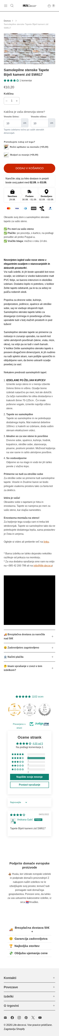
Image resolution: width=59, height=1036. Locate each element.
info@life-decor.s (43, 565)
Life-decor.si (19, 1025)
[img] (17, 815)
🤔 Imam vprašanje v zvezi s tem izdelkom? (23, 668)
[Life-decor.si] (29, 5)
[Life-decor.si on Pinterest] (28, 1017)
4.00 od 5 (38, 743)
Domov (7, 20)
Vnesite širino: (11, 116)
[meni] (6, 5)
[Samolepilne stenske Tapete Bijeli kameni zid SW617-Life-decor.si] (29, 48)
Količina (9, 93)
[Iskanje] (12, 5)
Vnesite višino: (39, 116)
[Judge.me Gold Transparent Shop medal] (14, 709)
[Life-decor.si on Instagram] (21, 1017)
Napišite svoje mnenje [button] (29, 777)
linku (46, 541)
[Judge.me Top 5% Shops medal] (44, 709)
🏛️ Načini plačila (13, 657)
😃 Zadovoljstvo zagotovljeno (21, 647)
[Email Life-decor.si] (7, 1017)
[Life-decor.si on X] (34, 1017)
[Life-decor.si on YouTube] (41, 1017)
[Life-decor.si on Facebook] (14, 1017)
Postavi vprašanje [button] (29, 784)
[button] (12, 80)
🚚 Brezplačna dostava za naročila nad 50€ (24, 636)
